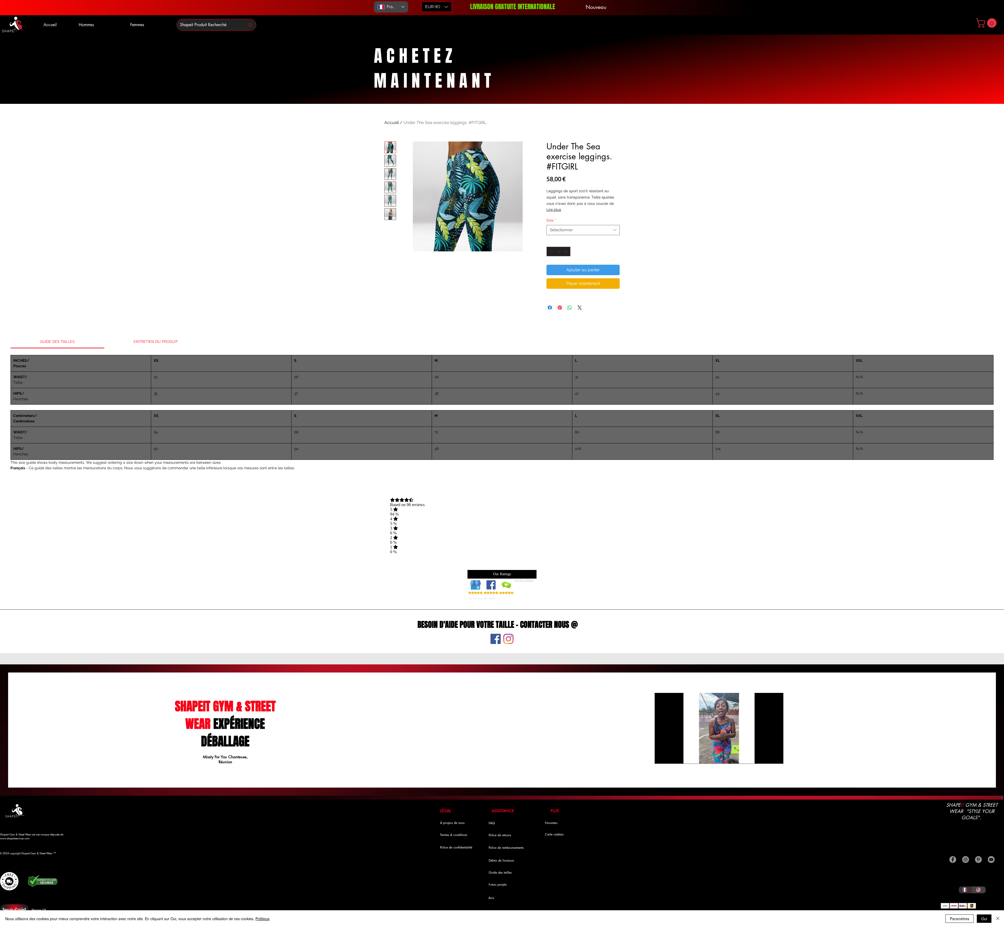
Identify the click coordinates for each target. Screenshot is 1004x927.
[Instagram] (508, 639)
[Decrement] (550, 251)
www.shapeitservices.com (15, 838)
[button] (987, 23)
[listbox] (436, 7)
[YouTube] (991, 859)
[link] (57, 342)
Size (551, 220)
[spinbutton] (558, 251)
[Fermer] (998, 918)
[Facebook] (495, 639)
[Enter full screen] (776, 756)
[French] (965, 889)
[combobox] (583, 230)
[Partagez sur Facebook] (550, 307)
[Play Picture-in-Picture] (767, 756)
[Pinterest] (978, 859)
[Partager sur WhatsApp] (570, 307)
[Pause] (661, 756)
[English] (979, 889)
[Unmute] (670, 756)
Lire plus (553, 209)
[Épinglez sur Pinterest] (560, 307)
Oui (984, 918)
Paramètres (959, 918)
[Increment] (566, 251)
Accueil (391, 122)
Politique (262, 918)
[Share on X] (580, 307)
